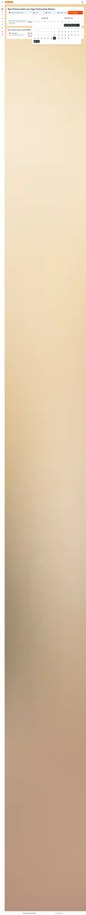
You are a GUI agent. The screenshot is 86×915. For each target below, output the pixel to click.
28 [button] (51, 38)
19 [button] (44, 35)
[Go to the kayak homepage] (9, 2)
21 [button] (51, 35)
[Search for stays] (2, 9)
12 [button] (44, 31)
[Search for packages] (2, 14)
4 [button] (41, 28)
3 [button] (38, 28)
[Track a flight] (2, 24)
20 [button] (48, 35)
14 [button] (51, 31)
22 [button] (54, 35)
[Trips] (2, 28)
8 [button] (54, 28)
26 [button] (44, 38)
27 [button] (48, 38)
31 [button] (38, 41)
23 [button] (35, 38)
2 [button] (68, 25)
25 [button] (41, 38)
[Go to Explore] (2, 21)
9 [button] (68, 28)
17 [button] (38, 35)
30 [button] (35, 41)
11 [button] (41, 31)
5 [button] (44, 28)
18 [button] (41, 35)
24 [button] (38, 38)
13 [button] (48, 31)
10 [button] (38, 31)
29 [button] (54, 38)
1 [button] (54, 25)
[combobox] (21, 13)
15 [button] (54, 31)
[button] (2, 2)
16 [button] (35, 35)
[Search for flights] (2, 6)
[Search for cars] (2, 11)
